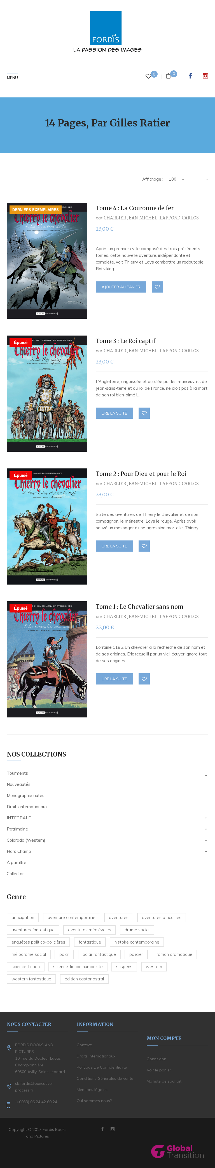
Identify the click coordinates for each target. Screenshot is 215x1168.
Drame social (137, 929)
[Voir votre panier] (168, 76)
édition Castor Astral (84, 979)
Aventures (118, 917)
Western (154, 966)
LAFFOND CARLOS (179, 218)
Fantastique (90, 942)
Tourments (17, 773)
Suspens (124, 966)
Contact (84, 1044)
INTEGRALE (19, 817)
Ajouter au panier (121, 286)
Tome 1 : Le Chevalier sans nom (140, 606)
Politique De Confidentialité (102, 1067)
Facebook (190, 75)
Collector (15, 873)
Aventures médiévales (89, 929)
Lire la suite (114, 413)
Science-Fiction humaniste (78, 966)
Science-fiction (25, 966)
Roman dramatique (174, 954)
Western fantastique (31, 979)
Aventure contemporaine (71, 917)
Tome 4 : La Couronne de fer (135, 208)
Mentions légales (92, 1089)
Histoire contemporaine (136, 942)
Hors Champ (19, 851)
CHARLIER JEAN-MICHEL (130, 218)
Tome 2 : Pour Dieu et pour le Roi (141, 473)
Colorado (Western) (26, 840)
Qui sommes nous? (94, 1100)
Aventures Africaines (161, 917)
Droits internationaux (27, 806)
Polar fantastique (99, 954)
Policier (136, 954)
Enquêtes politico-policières (38, 942)
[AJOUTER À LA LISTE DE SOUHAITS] (157, 287)
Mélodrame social (28, 954)
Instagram (205, 75)
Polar (64, 954)
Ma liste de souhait (164, 1081)
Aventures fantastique (33, 929)
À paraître (16, 862)
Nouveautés (19, 784)
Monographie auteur (26, 795)
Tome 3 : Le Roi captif (125, 341)
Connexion (156, 1058)
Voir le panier (159, 1070)
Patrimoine (17, 829)
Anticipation (22, 917)
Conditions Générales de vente (105, 1078)
